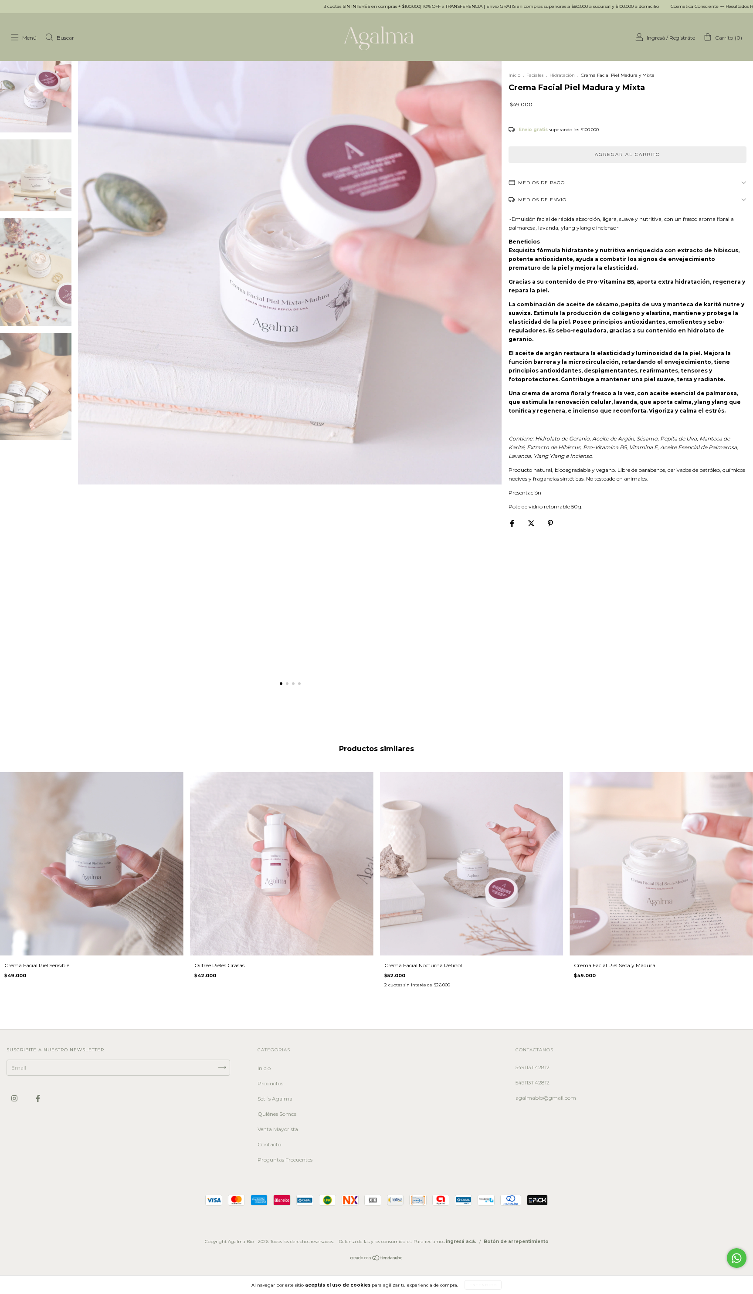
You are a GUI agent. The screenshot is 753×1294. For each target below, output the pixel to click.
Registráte (682, 37)
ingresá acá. (461, 1241)
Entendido (483, 1285)
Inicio (514, 75)
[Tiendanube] (376, 1259)
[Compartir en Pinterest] (550, 523)
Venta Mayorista (278, 1129)
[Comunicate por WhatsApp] (736, 1258)
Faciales (534, 75)
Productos (270, 1083)
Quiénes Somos (277, 1114)
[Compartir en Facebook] (513, 523)
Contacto (269, 1144)
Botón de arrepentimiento (516, 1241)
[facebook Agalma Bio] (38, 1098)
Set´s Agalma (275, 1098)
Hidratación (562, 75)
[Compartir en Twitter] (532, 523)
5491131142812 (532, 1067)
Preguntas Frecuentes (285, 1159)
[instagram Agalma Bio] (15, 1098)
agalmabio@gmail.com (546, 1097)
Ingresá (656, 37)
